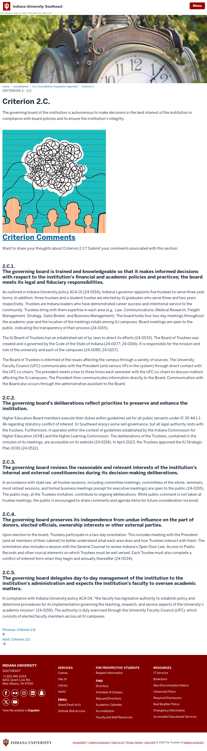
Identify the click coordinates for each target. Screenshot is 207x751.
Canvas (63, 673)
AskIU (62, 691)
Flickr (15, 693)
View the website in (20, 710)
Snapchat (41, 693)
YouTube (15, 702)
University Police (164, 691)
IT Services (160, 673)
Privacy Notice (134, 742)
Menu (197, 6)
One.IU (62, 679)
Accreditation (105, 711)
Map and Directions (108, 698)
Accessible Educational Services (174, 717)
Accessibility (80, 742)
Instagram (23, 693)
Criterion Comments (38, 237)
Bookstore (160, 679)
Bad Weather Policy (166, 704)
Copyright (149, 742)
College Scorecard (99, 742)
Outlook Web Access (71, 711)
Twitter (6, 702)
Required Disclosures (167, 698)
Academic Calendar (109, 705)
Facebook (6, 693)
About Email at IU (69, 705)
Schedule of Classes (109, 692)
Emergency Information (169, 710)
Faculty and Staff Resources (114, 717)
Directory (102, 686)
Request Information (109, 673)
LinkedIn (32, 693)
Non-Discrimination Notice (171, 685)
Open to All (117, 742)
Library (63, 685)
